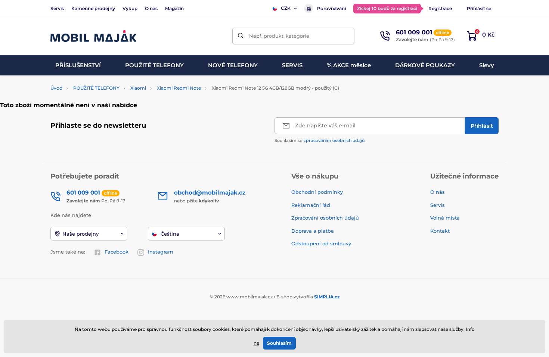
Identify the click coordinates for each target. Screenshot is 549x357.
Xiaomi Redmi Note (179, 88)
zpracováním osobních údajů (334, 140)
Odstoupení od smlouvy (322, 243)
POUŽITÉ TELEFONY (96, 88)
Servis (57, 8)
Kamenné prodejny (93, 8)
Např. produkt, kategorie (279, 36)
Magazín (174, 8)
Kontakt (440, 231)
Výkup (129, 8)
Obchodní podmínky (317, 192)
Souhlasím (279, 343)
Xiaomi (138, 88)
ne (256, 343)
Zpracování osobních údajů (325, 218)
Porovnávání (331, 8)
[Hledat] (240, 36)
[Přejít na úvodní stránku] (93, 36)
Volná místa (445, 218)
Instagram (160, 252)
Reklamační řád (310, 205)
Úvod (56, 88)
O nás (151, 8)
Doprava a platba (312, 231)
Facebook (116, 252)
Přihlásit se (479, 8)
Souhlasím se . (320, 140)
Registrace (440, 8)
